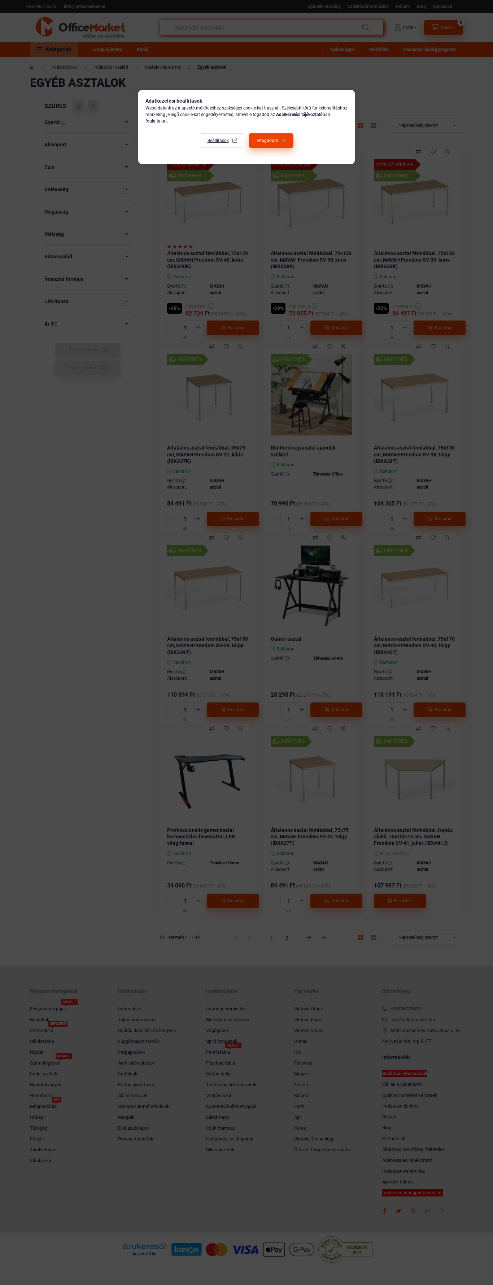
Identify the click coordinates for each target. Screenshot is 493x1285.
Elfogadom (267, 140)
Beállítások (218, 140)
